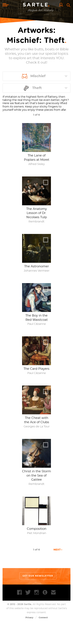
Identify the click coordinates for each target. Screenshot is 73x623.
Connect (43, 617)
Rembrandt (36, 221)
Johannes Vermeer (36, 270)
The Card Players (36, 368)
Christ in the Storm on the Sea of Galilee (36, 475)
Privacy (29, 617)
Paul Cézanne (36, 324)
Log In (62, 5)
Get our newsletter (38, 576)
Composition (36, 528)
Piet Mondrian (36, 533)
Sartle (36, 4)
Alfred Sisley (36, 164)
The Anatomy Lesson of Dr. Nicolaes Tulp (36, 213)
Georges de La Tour (37, 426)
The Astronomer (36, 266)
